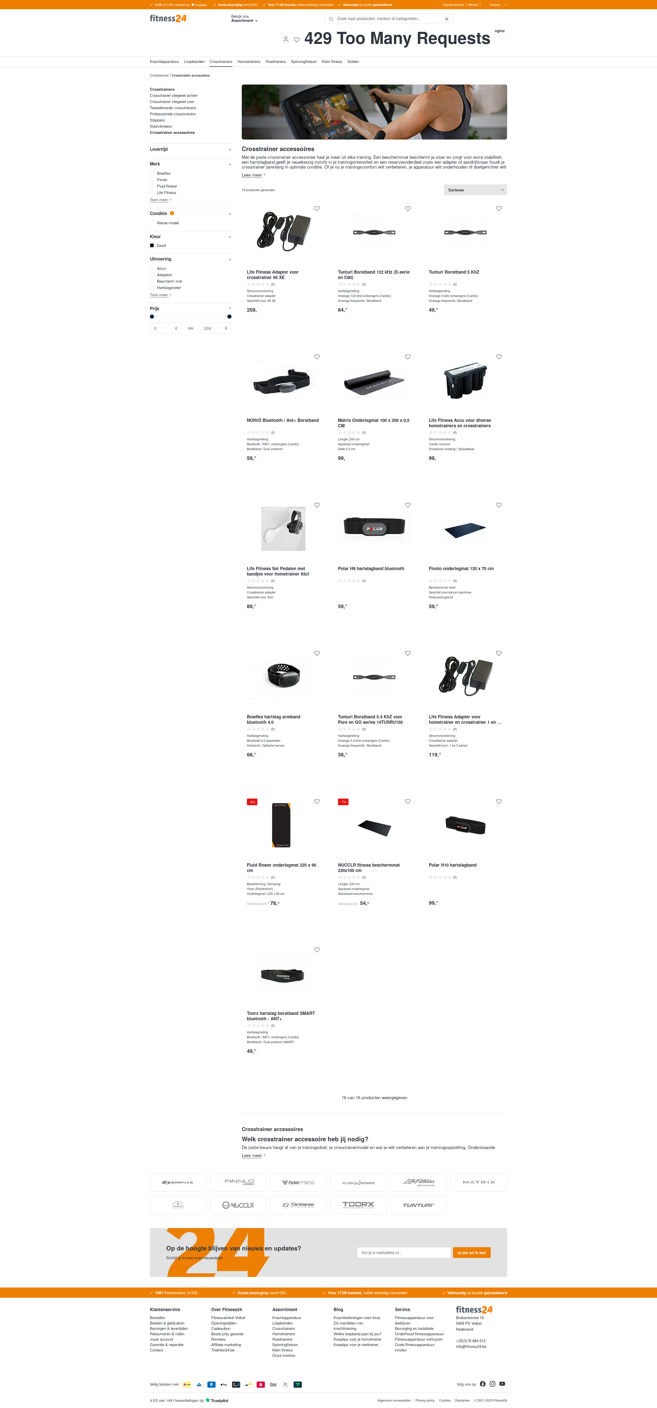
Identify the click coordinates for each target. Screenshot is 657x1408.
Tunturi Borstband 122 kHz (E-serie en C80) (374, 274)
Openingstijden (223, 1323)
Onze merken (283, 1355)
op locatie (367, 4)
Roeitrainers (282, 1339)
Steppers (157, 120)
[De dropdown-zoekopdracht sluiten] (447, 18)
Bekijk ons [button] (242, 18)
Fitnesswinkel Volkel (228, 1317)
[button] (190, 200)
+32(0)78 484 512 (471, 1340)
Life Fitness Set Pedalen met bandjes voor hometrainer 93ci (278, 571)
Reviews (218, 1339)
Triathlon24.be (223, 1350)
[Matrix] (479, 1182)
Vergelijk (283, 331)
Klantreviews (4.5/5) (176, 1292)
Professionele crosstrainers (173, 113)
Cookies (445, 1400)
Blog (338, 1309)
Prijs (154, 308)
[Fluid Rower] (358, 1182)
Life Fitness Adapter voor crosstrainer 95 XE (273, 274)
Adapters (164, 274)
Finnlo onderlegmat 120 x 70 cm (461, 568)
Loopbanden (282, 1323)
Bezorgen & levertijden (169, 1328)
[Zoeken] (331, 18)
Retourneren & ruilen (167, 1333)
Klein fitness (282, 1350)
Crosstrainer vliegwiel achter (173, 95)
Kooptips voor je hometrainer (358, 1339)
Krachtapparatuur (286, 1317)
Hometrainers (283, 1333)
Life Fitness (166, 192)
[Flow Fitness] (298, 1182)
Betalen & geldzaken (167, 1323)
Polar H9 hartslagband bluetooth (371, 568)
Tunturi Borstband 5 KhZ (454, 272)
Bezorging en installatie (414, 1328)
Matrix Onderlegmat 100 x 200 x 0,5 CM (373, 423)
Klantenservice (453, 4)
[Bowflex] (178, 1182)
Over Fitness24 (226, 1309)
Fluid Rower (167, 186)
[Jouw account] (286, 39)
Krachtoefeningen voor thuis (357, 1317)
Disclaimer (462, 1400)
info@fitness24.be (471, 1346)
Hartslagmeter (169, 287)
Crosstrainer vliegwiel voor (172, 101)
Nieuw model (168, 222)
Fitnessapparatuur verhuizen (419, 1339)
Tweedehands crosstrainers (173, 107)
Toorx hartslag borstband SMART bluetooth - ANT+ (281, 1016)
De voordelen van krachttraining (348, 1325)
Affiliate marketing (226, 1344)
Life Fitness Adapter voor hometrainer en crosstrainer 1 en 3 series (464, 719)
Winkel (473, 4)
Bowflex (164, 173)
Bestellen (157, 1317)
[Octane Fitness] (298, 1205)
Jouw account (161, 1339)
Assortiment (284, 1309)
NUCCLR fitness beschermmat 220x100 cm (369, 867)
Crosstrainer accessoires (172, 132)
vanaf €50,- (238, 4)
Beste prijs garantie (227, 1333)
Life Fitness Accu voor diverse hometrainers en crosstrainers (460, 423)
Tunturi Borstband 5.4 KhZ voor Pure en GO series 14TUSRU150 (370, 719)
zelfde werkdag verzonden (301, 4)
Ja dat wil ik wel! (471, 1252)
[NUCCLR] (238, 1205)
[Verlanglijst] (296, 39)
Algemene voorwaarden (394, 1400)
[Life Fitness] (419, 1182)
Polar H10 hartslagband (453, 865)
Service (402, 1309)
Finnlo (162, 179)
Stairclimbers (161, 126)
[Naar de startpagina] (186, 18)
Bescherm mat (169, 281)
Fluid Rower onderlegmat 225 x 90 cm (281, 867)
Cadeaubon (220, 1328)
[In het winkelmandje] (313, 320)
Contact (156, 1350)
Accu (161, 268)
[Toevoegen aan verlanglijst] (317, 209)
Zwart (161, 245)
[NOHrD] (178, 1205)
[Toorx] (358, 1205)
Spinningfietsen (285, 1344)
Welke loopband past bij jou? (357, 1333)
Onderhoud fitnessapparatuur (419, 1333)
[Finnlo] (238, 1182)
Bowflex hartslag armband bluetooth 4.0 (273, 719)
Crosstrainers (162, 89)
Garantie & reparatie (166, 1344)
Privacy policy (425, 1400)
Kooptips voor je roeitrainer (356, 1344)
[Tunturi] (419, 1205)
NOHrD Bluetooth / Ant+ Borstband (283, 420)
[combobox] (389, 18)
